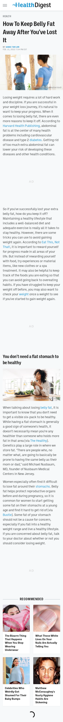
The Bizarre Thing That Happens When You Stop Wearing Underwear (15, 643)
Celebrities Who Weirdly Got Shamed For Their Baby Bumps (15, 693)
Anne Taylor (12, 47)
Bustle (7, 515)
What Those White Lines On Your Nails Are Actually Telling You (46, 641)
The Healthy (38, 440)
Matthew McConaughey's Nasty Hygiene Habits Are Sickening (45, 695)
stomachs (43, 486)
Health (7, 16)
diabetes (36, 140)
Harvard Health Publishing (21, 126)
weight (24, 294)
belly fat (46, 407)
